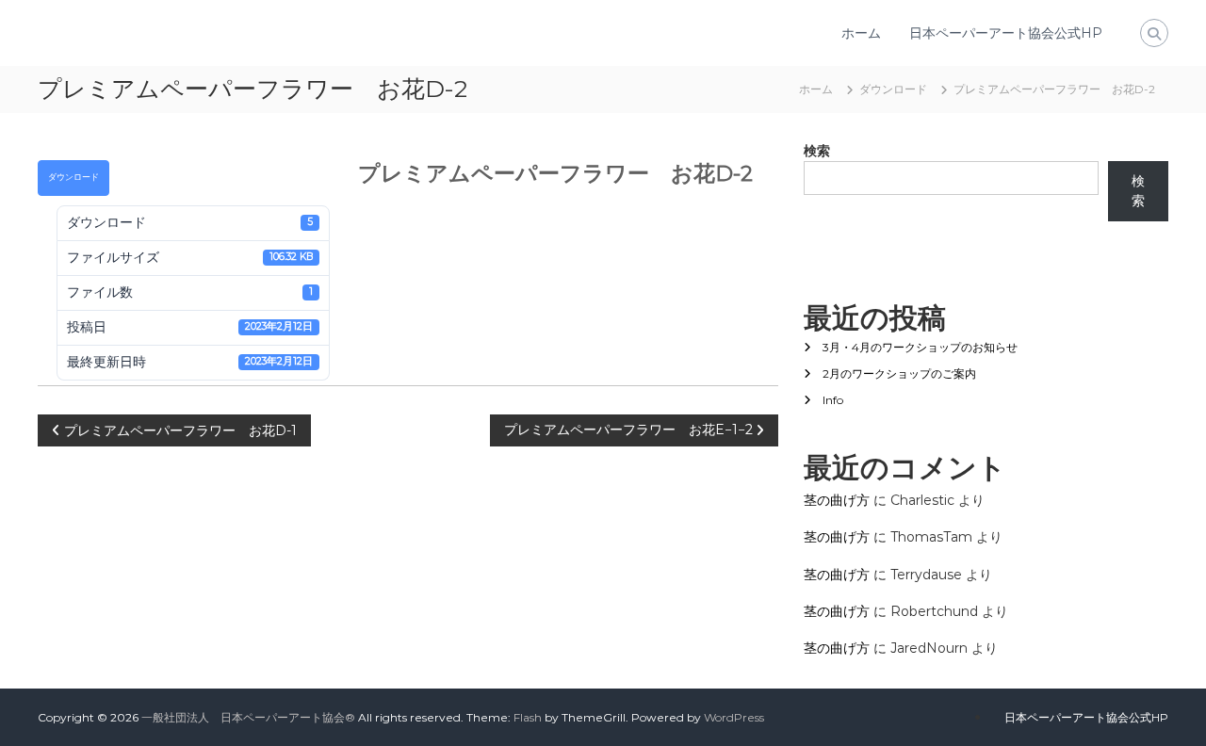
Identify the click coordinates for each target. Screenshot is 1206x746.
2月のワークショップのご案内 (899, 373)
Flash (527, 717)
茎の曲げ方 (837, 500)
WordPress (734, 717)
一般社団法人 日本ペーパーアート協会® (248, 717)
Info (833, 400)
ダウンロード (73, 177)
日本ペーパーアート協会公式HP (1005, 32)
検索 (817, 150)
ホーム (861, 32)
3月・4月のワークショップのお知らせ (920, 347)
